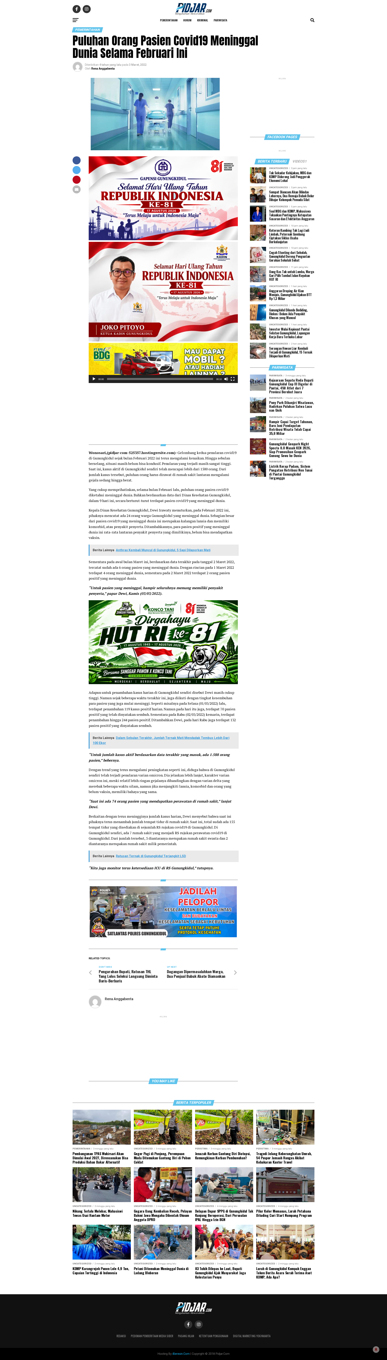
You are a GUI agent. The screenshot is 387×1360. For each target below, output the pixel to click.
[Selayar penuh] (233, 379)
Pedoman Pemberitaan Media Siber (152, 1336)
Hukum (187, 20)
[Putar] (94, 379)
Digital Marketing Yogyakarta (251, 1336)
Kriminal (202, 20)
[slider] (160, 379)
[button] (163, 363)
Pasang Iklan (186, 1336)
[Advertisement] (163, 411)
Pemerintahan (169, 20)
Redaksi (121, 1336)
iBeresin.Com (181, 1354)
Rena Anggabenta (103, 68)
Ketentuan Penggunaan (213, 1336)
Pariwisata (220, 20)
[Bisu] (226, 379)
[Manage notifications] (376, 1349)
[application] (163, 363)
